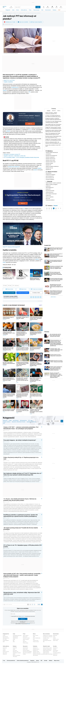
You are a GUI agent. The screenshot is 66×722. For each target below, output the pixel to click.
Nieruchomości (56, 633)
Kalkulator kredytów (49, 163)
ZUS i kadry (30, 420)
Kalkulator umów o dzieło (50, 160)
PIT (29, 92)
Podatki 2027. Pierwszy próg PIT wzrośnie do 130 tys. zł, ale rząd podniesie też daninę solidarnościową (53, 128)
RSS (41, 660)
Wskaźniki (49, 181)
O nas (4, 660)
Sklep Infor (24, 641)
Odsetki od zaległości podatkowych (52, 166)
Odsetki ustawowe (46, 652)
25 (49, 208)
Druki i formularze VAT (50, 177)
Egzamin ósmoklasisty (16, 655)
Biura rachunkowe (46, 633)
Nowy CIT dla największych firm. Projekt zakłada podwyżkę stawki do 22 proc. (52, 134)
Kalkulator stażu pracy (36, 652)
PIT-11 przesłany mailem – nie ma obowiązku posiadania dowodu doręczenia (21, 157)
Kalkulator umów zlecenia (50, 158)
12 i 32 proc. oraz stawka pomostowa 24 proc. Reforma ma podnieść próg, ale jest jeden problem (52, 116)
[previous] (28, 604)
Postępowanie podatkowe (50, 174)
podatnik (8, 131)
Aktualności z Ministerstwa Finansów (18, 421)
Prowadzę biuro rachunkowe (47, 636)
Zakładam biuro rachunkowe (47, 635)
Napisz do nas (23, 289)
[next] (41, 604)
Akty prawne (25, 646)
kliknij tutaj (28, 623)
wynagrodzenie (14, 87)
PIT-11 (29, 129)
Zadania (4, 650)
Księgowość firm (6, 633)
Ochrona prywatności (11, 660)
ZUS (24, 208)
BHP (13, 640)
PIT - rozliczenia (16, 285)
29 (58, 208)
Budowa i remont (56, 639)
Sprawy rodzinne (25, 635)
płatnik (37, 259)
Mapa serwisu (56, 660)
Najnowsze (54, 110)
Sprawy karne (25, 636)
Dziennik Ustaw (25, 647)
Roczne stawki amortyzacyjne (51, 193)
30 (60, 208)
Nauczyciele (15, 650)
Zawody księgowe (6, 640)
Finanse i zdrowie (36, 641)
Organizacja (5, 647)
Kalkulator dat (48, 169)
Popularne (48, 110)
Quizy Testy (48, 198)
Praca (24, 640)
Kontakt (45, 660)
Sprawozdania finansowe (47, 640)
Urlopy (14, 639)
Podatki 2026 (47, 245)
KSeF (4, 423)
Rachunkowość (48, 173)
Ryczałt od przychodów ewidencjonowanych (50, 191)
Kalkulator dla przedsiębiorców (51, 155)
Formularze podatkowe (50, 179)
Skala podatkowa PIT (50, 187)
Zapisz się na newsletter (37, 289)
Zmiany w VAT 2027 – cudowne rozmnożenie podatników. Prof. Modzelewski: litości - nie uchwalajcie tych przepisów (53, 113)
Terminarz (49, 205)
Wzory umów (55, 651)
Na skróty (55, 646)
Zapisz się (30, 123)
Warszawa (29, 197)
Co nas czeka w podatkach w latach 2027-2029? (53, 146)
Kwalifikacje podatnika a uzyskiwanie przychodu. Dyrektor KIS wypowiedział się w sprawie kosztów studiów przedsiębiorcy (53, 119)
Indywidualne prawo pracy (17, 635)
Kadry (14, 633)
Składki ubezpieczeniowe (47, 650)
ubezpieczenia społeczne (13, 166)
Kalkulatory (50, 151)
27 (53, 208)
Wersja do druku (10, 289)
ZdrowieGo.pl (55, 647)
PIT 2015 (5, 285)
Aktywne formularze (52, 171)
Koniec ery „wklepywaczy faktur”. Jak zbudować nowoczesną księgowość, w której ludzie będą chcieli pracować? (53, 143)
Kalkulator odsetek (36, 651)
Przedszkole (15, 647)
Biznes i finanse (35, 635)
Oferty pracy (55, 655)
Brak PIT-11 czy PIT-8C (9, 80)
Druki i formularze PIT (50, 176)
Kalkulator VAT (48, 164)
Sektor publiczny (6, 646)
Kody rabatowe (55, 650)
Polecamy (46, 331)
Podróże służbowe (46, 651)
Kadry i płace (5, 652)
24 (46, 208)
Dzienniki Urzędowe (26, 650)
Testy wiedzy (15, 656)
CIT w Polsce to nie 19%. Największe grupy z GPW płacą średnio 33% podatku (53, 122)
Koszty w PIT (48, 189)
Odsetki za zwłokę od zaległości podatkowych (51, 185)
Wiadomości (5, 420)
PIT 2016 (9, 285)
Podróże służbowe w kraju (47, 647)
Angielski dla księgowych (31, 421)
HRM (14, 641)
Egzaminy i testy (15, 651)
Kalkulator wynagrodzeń (50, 157)
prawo (4, 262)
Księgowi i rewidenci (6, 421)
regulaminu (23, 616)
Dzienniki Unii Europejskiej (27, 651)
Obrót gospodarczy (23, 420)
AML (44, 641)
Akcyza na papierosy (49, 196)
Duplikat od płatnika (8, 81)
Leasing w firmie (35, 640)
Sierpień (56, 205)
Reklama (50, 660)
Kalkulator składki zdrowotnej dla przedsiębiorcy (52, 153)
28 (55, 208)
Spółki (34, 636)
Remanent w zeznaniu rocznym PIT (12, 154)
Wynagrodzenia (15, 636)
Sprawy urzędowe (26, 639)
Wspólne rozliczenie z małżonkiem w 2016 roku (14, 155)
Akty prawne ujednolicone (27, 652)
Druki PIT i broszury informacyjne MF (11, 246)
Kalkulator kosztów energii (50, 161)
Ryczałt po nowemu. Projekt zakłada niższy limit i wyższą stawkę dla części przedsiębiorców (53, 137)
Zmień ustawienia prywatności (23, 660)
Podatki (10, 420)
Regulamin (32, 660)
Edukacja (14, 646)
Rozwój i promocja (6, 651)
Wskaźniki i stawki (46, 646)
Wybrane (58, 110)
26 (51, 208)
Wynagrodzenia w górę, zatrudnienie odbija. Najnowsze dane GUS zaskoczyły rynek (53, 131)
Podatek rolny (48, 195)
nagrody (5, 90)
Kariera (37, 660)
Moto (34, 639)
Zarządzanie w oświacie (17, 652)
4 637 (39, 604)
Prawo (24, 633)
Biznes (34, 633)
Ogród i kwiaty (55, 640)
